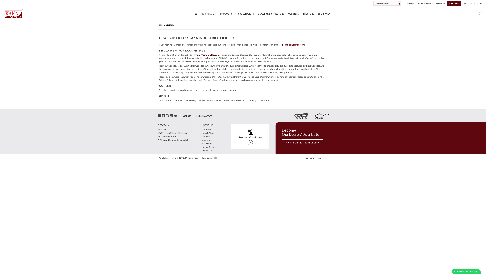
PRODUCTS (226, 14)
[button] (215, 13)
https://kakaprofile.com (207, 55)
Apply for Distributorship (302, 142)
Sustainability (246, 14)
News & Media (424, 3)
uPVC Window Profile (167, 136)
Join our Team (208, 147)
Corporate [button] (207, 14)
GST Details (207, 143)
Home (161, 24)
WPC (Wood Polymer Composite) (173, 140)
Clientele (206, 136)
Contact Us (440, 3)
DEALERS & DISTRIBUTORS (271, 14)
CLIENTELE (293, 14)
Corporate (206, 129)
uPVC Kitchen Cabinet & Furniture (172, 133)
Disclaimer (171, 24)
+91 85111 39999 (477, 3)
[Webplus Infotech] (215, 158)
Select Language (388, 3)
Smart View (454, 3)
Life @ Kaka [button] (324, 14)
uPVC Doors (163, 129)
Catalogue (409, 3)
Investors (308, 14)
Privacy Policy (321, 158)
